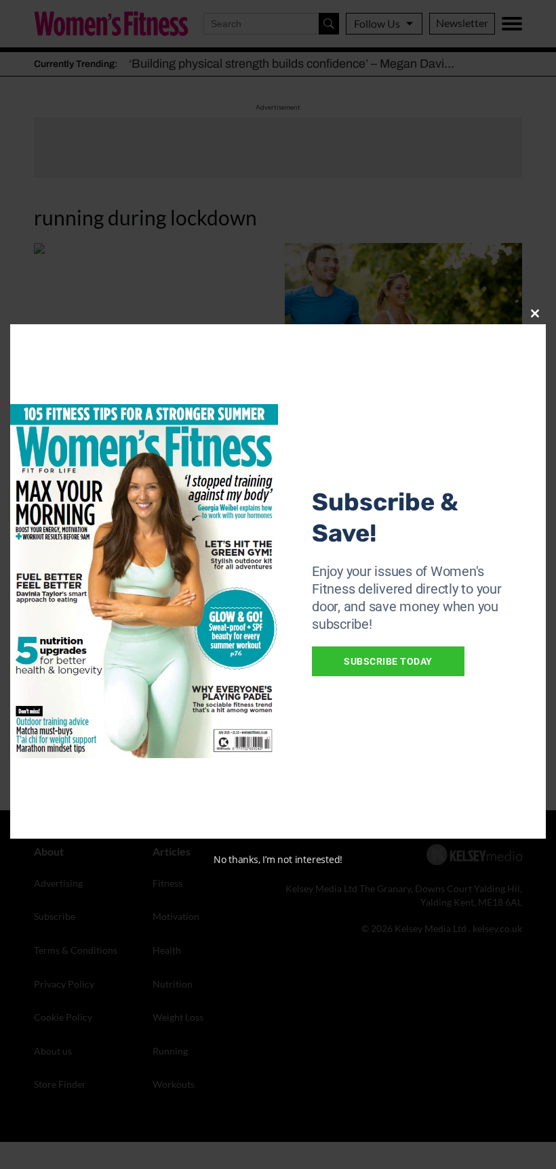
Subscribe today (388, 661)
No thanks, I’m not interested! (278, 859)
